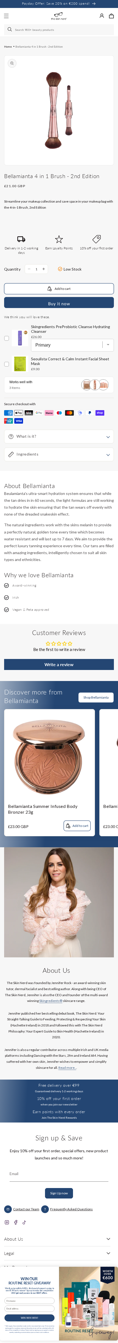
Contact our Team (26, 1209)
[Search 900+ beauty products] (10, 29)
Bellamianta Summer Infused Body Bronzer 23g (43, 808)
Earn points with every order (59, 1111)
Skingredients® (50, 1001)
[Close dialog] (112, 1271)
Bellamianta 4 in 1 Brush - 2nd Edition (39, 46)
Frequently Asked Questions (71, 1209)
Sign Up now (59, 1193)
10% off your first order (59, 1098)
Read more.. (67, 1068)
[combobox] (59, 29)
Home (8, 46)
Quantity (12, 269)
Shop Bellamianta (96, 697)
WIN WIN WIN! (29, 1317)
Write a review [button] (59, 664)
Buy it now (59, 303)
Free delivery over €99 (58, 1085)
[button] (111, 15)
